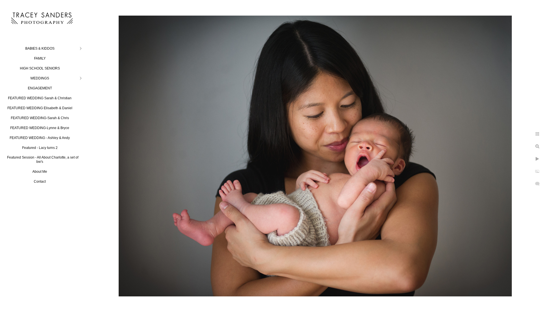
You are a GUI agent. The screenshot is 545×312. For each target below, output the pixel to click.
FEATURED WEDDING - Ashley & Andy (40, 138)
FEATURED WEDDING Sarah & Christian (40, 98)
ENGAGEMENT (40, 88)
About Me (39, 172)
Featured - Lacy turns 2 (40, 148)
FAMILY (40, 58)
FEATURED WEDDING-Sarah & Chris (40, 118)
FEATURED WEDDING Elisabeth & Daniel (39, 108)
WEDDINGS (39, 78)
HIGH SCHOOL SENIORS (40, 68)
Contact (40, 182)
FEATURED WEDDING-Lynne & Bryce (39, 128)
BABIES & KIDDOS (39, 48)
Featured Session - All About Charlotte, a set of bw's (42, 159)
